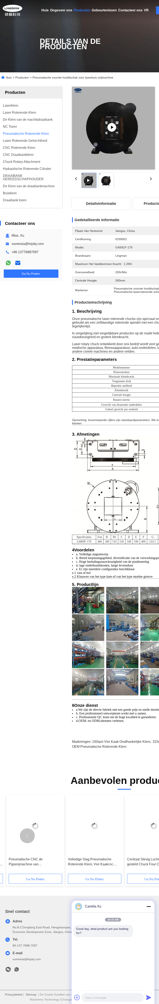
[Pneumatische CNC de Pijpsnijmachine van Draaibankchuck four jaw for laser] (35, 826)
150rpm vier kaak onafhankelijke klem (121, 741)
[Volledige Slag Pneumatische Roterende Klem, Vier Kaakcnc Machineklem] (94, 826)
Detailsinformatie (101, 204)
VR (146, 10)
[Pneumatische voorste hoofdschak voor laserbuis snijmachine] (113, 128)
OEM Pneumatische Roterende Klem (99, 746)
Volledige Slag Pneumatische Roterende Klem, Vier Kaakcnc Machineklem (90, 862)
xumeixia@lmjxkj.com (28, 244)
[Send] (148, 997)
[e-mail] (17, 263)
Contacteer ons (130, 10)
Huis (45, 10)
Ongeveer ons (61, 10)
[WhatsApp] (8, 263)
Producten (82, 10)
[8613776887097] (16, 970)
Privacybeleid (13, 994)
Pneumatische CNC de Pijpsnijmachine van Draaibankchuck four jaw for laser (33, 862)
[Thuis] (12, 10)
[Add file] (77, 997)
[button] (27, 835)
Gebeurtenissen (104, 10)
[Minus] (148, 906)
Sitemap (31, 994)
